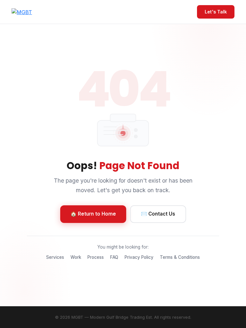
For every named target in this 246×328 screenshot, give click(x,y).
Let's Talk (216, 11)
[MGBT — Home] (22, 12)
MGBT (77, 317)
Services (55, 257)
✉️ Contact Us (158, 214)
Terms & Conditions (180, 257)
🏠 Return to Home (93, 214)
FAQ (114, 257)
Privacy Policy (139, 257)
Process (95, 257)
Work (75, 257)
